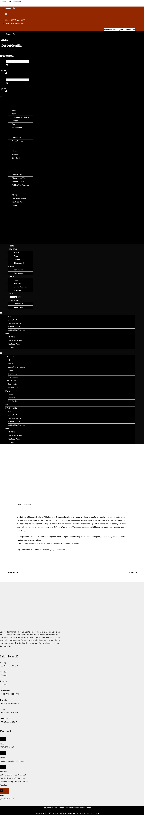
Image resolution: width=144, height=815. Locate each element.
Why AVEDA (17, 174)
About (14, 110)
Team (14, 114)
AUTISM (15, 195)
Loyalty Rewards (20, 287)
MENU (9, 144)
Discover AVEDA (18, 178)
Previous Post (11, 573)
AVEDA (10, 168)
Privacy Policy (93, 813)
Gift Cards (16, 158)
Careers (15, 121)
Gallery (15, 205)
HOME (11, 246)
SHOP (9, 161)
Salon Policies (17, 141)
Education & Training (20, 117)
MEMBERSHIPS (13, 164)
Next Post (134, 573)
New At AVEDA (18, 181)
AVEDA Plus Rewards (20, 185)
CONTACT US (14, 300)
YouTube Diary (18, 202)
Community (17, 124)
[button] (1, 97)
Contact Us (16, 137)
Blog (19, 504)
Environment (17, 127)
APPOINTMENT (13, 131)
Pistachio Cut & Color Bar (10, 1)
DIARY (9, 188)
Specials (15, 154)
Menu (14, 151)
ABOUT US (13, 249)
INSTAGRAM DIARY (19, 198)
